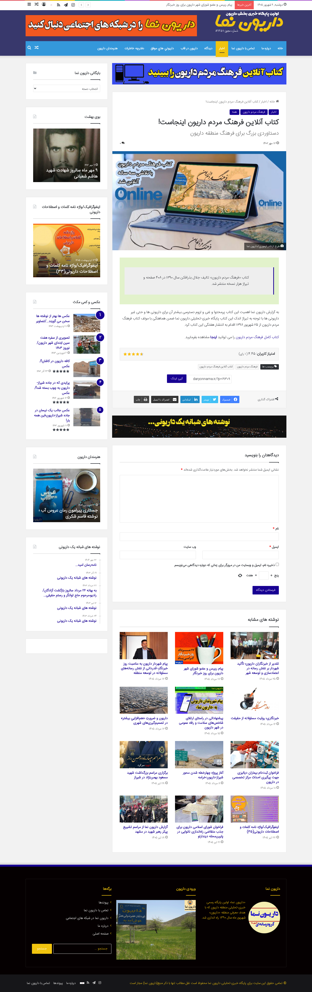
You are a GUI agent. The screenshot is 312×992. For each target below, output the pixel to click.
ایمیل (274, 547)
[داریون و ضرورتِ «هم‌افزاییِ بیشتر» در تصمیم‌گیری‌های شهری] (144, 700)
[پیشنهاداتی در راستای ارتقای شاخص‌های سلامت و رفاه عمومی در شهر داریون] (199, 700)
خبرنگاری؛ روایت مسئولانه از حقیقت (255, 718)
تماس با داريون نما (243, 48)
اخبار (222, 48)
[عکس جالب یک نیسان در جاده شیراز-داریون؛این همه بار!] (86, 417)
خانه (280, 48)
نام (276, 528)
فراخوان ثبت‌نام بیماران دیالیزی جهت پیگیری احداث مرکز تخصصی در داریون (255, 777)
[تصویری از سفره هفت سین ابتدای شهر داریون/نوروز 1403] (86, 344)
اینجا (213, 337)
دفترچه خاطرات (134, 48)
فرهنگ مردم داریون (254, 112)
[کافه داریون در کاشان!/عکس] (86, 368)
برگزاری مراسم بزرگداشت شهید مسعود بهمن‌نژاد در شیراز (147, 775)
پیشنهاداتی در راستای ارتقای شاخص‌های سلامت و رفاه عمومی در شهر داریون (201, 723)
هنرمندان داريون (107, 48)
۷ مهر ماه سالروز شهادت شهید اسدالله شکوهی (71, 173)
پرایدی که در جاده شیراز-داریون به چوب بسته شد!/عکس (52, 388)
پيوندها (103, 902)
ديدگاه (208, 48)
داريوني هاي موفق (162, 48)
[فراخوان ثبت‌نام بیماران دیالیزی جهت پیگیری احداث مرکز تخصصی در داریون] (255, 754)
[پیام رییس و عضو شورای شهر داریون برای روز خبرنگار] (199, 648)
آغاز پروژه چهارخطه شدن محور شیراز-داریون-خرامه (203, 775)
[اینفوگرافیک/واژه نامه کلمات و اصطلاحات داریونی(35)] (255, 809)
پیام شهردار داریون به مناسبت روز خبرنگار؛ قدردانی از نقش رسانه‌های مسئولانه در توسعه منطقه (173, 5)
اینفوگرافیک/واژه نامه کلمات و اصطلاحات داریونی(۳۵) (259, 829)
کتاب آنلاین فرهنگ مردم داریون (216, 367)
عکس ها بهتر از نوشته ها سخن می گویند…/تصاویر (53, 318)
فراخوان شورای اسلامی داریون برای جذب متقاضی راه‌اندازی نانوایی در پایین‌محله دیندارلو (199, 831)
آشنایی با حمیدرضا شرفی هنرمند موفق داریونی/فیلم (56, 513)
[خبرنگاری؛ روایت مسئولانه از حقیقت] (255, 700)
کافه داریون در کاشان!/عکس (55, 363)
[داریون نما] (249, 22)
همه (234, 112)
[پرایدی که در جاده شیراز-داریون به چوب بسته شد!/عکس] (86, 389)
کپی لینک (177, 378)
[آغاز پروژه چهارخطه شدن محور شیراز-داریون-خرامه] (199, 754)
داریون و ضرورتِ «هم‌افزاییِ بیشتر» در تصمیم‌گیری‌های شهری (144, 720)
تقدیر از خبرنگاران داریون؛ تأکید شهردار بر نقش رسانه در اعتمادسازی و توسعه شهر (258, 668)
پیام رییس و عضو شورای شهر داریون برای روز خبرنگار (203, 671)
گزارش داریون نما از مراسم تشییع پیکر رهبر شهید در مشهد (145, 829)
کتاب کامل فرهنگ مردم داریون (257, 337)
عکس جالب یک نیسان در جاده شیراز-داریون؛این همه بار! (52, 416)
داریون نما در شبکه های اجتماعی (87, 918)
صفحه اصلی (100, 933)
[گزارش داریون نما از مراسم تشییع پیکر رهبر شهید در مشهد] (144, 809)
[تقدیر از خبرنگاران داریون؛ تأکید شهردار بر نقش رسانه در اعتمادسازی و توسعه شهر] (255, 645)
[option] (65, 155)
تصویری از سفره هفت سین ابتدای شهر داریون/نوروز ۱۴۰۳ (53, 343)
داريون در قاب (189, 48)
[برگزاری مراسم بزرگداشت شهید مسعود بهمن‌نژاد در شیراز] (144, 754)
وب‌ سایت (190, 547)
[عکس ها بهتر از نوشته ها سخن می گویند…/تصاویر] (86, 323)
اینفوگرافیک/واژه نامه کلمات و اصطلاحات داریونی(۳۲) (69, 268)
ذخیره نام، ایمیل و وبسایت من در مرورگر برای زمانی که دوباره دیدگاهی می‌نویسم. (224, 565)
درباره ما (266, 48)
